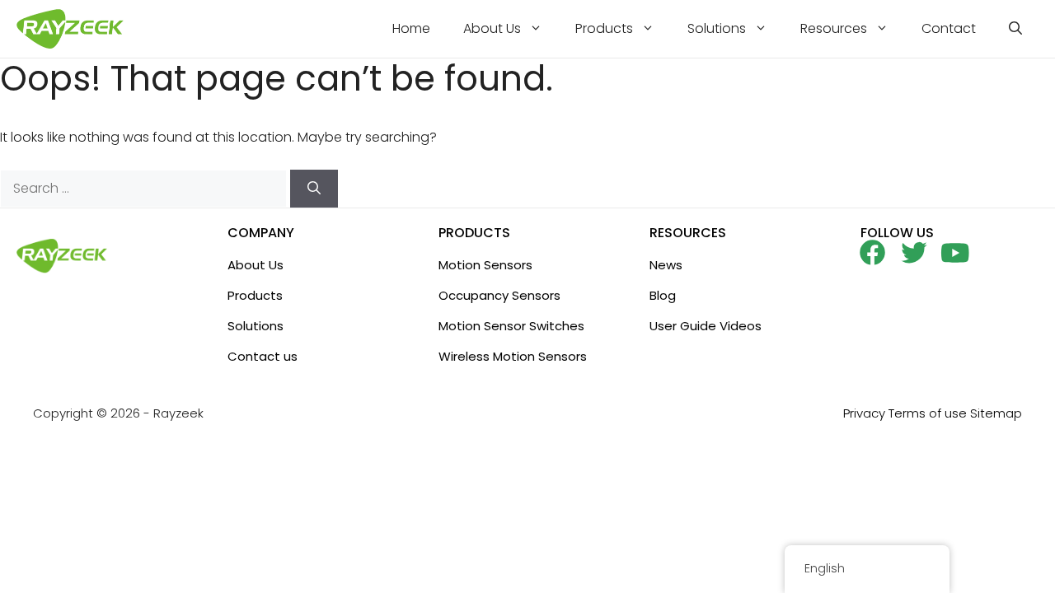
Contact (948, 28)
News (665, 264)
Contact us (262, 356)
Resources (833, 28)
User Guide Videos (705, 325)
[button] (1015, 29)
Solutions (716, 28)
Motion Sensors (485, 264)
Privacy (864, 413)
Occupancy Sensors (499, 295)
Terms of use (928, 413)
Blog (662, 295)
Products (604, 28)
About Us (492, 28)
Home (411, 28)
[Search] (314, 189)
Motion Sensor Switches (511, 325)
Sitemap (996, 413)
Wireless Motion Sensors (512, 356)
